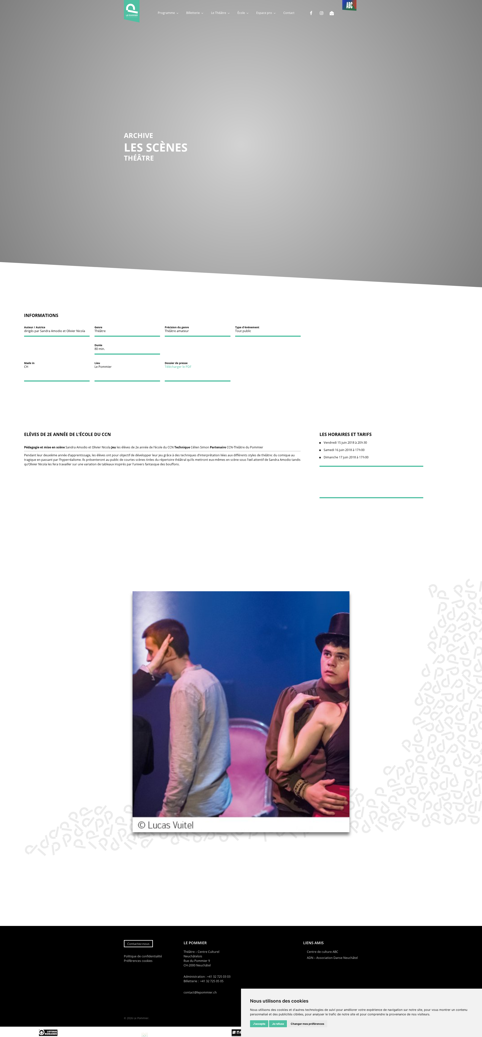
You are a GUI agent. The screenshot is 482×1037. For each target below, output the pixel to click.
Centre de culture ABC (322, 952)
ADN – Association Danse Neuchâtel (332, 958)
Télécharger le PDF (178, 367)
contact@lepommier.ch (200, 992)
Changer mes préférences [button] (307, 1023)
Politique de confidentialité (143, 956)
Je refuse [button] (278, 1023)
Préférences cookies (138, 961)
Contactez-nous (138, 944)
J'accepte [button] (259, 1023)
